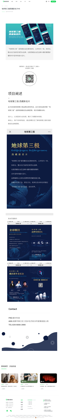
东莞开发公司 (25, 415)
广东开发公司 (49, 415)
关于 (25, 1)
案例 (16, 1)
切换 (48, 1)
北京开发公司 (33, 415)
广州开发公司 (13, 415)
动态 (21, 1)
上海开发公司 (37, 415)
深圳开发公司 (21, 415)
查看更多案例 (3, 368)
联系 (29, 1)
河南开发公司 (50, 416)
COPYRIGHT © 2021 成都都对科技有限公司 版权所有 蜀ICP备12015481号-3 (25, 417)
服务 (12, 1)
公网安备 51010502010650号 (40, 417)
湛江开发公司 (29, 415)
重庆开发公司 (41, 415)
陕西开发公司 (47, 416)
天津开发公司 (45, 415)
